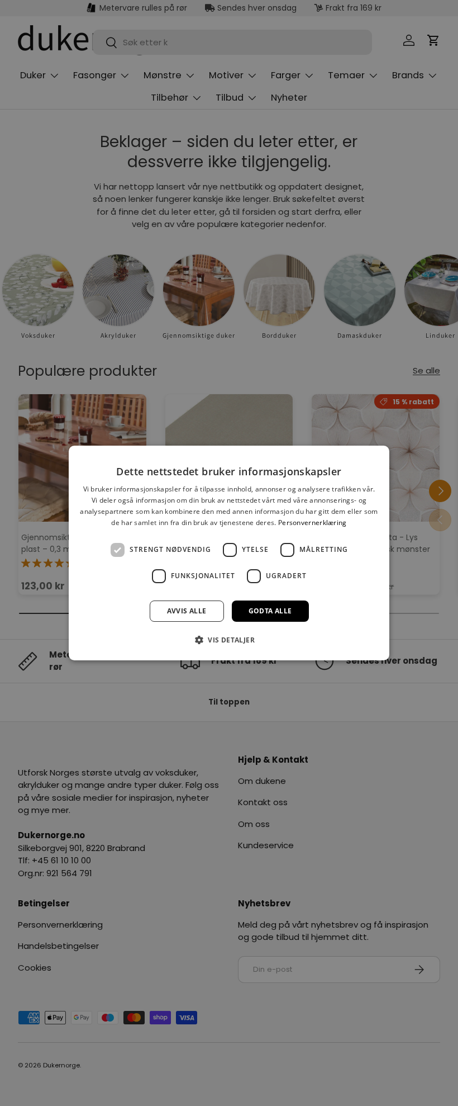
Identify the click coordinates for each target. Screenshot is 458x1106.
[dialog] (229, 553)
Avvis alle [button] (187, 611)
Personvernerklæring (312, 522)
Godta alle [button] (270, 611)
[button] (229, 639)
